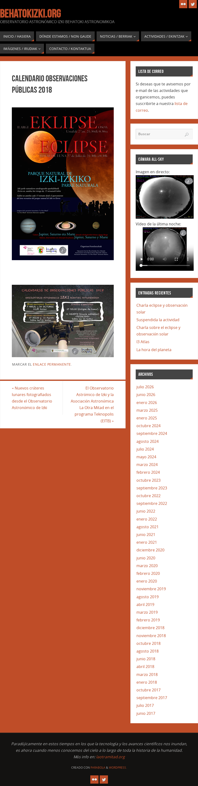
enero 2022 (146, 519)
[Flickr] (183, 4)
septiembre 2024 (151, 433)
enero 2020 (146, 581)
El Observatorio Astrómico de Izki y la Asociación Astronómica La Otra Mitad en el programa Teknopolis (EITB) (92, 404)
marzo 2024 (147, 464)
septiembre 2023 (151, 488)
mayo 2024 (146, 456)
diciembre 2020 (150, 550)
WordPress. (118, 767)
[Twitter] (193, 4)
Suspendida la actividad (157, 319)
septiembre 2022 (151, 503)
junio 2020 (145, 558)
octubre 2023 (148, 480)
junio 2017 (145, 713)
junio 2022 (145, 511)
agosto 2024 (147, 441)
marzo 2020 (147, 565)
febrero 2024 (148, 472)
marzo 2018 (147, 674)
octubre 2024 (148, 425)
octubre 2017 (148, 690)
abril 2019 (145, 604)
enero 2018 (146, 682)
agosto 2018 (147, 651)
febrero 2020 (148, 573)
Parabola (98, 767)
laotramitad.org (110, 756)
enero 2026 (146, 402)
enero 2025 (146, 418)
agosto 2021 (147, 526)
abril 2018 (145, 666)
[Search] (186, 134)
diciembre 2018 (150, 627)
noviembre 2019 (151, 588)
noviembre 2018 (151, 635)
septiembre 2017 (151, 697)
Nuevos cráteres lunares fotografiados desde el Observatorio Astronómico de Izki (32, 397)
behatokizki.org (30, 13)
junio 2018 (145, 658)
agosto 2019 (147, 596)
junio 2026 (145, 394)
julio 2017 (145, 705)
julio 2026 (145, 387)
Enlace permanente (52, 364)
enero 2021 (146, 542)
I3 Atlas (142, 341)
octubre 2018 (148, 643)
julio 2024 (145, 449)
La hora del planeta (153, 349)
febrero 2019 (148, 620)
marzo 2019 (147, 612)
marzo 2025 (147, 410)
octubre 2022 (148, 495)
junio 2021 (145, 534)
